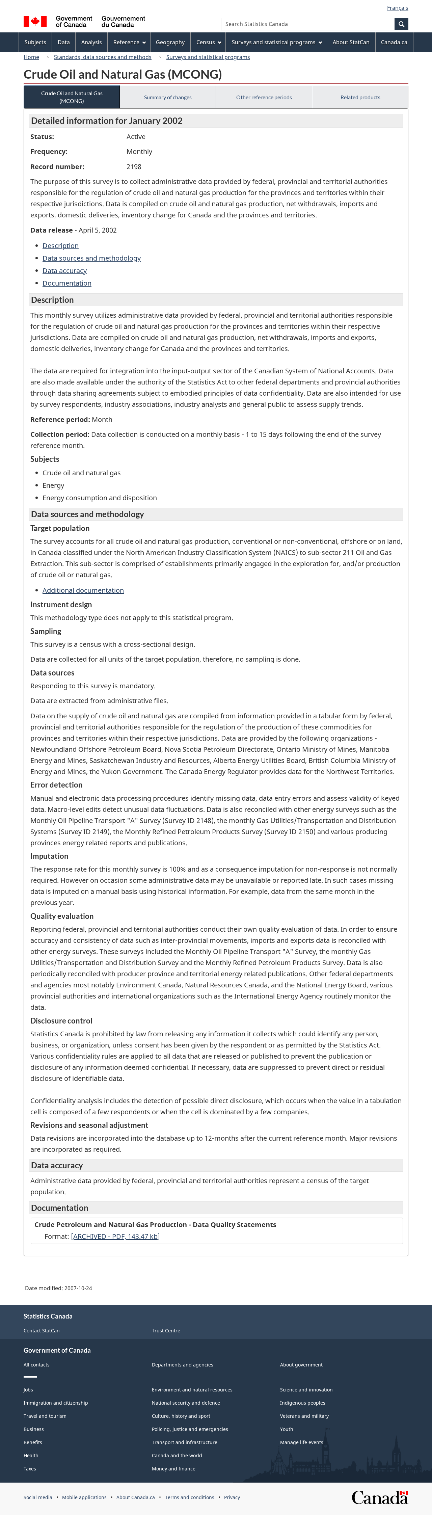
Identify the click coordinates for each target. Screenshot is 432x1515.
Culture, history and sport (181, 1416)
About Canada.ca (135, 1497)
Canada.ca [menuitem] (394, 42)
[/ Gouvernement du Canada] (84, 22)
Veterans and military (304, 1416)
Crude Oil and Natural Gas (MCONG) (72, 97)
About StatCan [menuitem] (351, 42)
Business (34, 1429)
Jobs (28, 1389)
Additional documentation (83, 590)
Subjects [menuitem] (35, 42)
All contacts (37, 1364)
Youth (286, 1429)
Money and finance (173, 1468)
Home (31, 57)
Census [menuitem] (205, 42)
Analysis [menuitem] (91, 42)
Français (397, 7)
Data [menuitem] (64, 42)
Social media (38, 1497)
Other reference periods (264, 97)
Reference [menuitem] (126, 42)
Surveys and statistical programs (208, 57)
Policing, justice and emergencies (190, 1429)
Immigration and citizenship (56, 1403)
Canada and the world (177, 1455)
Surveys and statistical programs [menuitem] (274, 42)
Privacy (232, 1497)
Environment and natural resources (192, 1389)
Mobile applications (84, 1497)
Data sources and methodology (92, 258)
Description (61, 245)
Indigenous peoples (302, 1403)
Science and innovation (306, 1389)
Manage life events (301, 1442)
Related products (360, 97)
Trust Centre (166, 1330)
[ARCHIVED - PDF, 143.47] (115, 1236)
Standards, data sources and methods (103, 57)
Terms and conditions (189, 1497)
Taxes (30, 1468)
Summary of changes (168, 97)
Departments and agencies (182, 1364)
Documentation (67, 283)
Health (31, 1455)
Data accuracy (65, 270)
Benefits (33, 1442)
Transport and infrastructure (184, 1442)
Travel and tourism (45, 1416)
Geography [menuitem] (170, 42)
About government (301, 1364)
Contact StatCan (42, 1330)
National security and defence (186, 1403)
